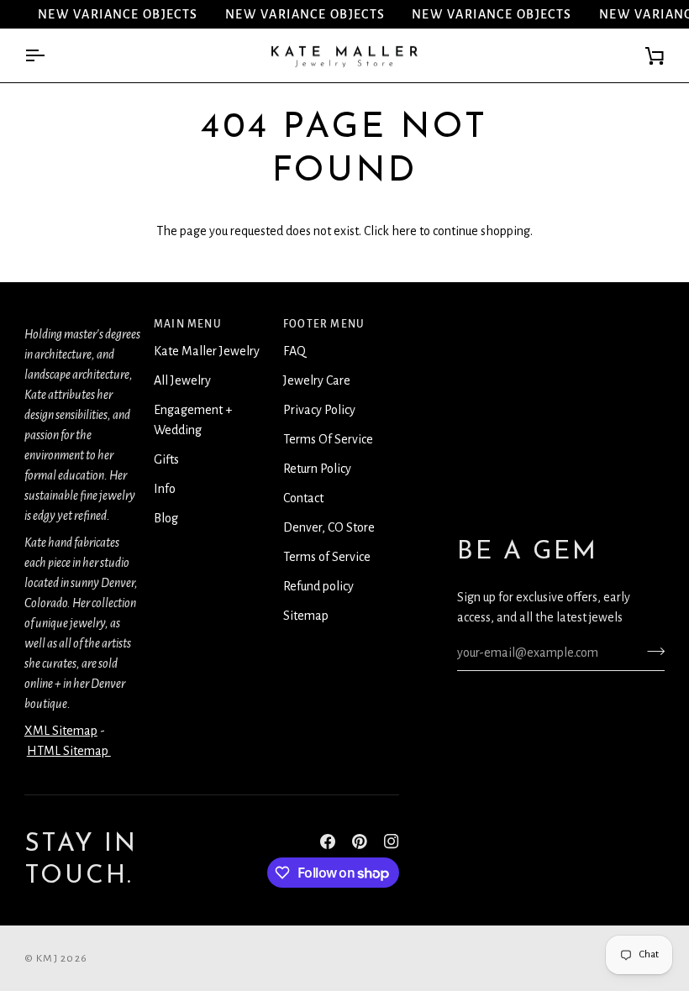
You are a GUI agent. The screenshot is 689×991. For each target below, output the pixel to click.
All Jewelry (182, 380)
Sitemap (306, 615)
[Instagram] (391, 841)
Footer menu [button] (324, 324)
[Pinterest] (359, 841)
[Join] (651, 650)
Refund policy (318, 586)
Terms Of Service (328, 439)
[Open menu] (49, 56)
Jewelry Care (316, 380)
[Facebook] (327, 841)
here (404, 231)
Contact (303, 498)
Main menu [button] (188, 324)
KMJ (47, 958)
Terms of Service (327, 557)
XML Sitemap (60, 730)
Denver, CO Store (329, 527)
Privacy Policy (319, 410)
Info (165, 489)
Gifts (166, 459)
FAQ (294, 351)
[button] (82, 320)
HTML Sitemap (69, 751)
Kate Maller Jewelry (207, 351)
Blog (166, 518)
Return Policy (317, 468)
